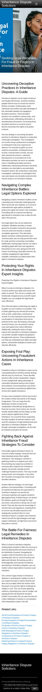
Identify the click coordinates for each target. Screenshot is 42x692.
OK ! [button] (34, 688)
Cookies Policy (25, 688)
